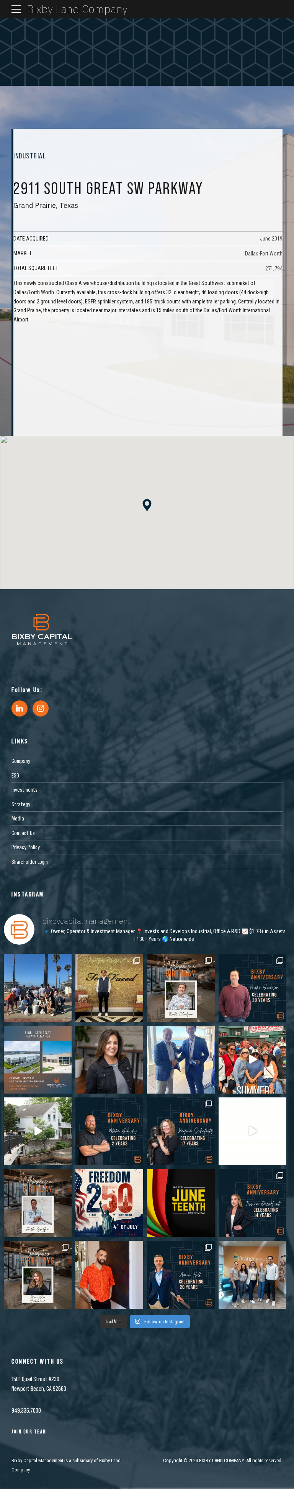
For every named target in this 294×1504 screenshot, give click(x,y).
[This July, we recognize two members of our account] (181, 1131)
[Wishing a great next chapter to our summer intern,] (109, 988)
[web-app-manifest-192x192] (42, 629)
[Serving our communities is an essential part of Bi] (252, 1275)
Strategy (20, 804)
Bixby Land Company (77, 9)
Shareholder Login (29, 861)
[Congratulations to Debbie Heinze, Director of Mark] (109, 1060)
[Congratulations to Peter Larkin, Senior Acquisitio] (181, 1060)
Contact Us (23, 832)
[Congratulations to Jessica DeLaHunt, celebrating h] (252, 1203)
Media (17, 818)
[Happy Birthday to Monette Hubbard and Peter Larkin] (38, 1275)
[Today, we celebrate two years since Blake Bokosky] (109, 1131)
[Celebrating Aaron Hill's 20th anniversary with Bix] (181, 1275)
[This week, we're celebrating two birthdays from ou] (181, 988)
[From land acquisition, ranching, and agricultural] (252, 1131)
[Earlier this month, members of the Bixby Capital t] (38, 988)
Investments (24, 789)
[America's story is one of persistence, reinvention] (109, 1203)
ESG (15, 775)
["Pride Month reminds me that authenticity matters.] (109, 1275)
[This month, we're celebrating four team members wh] (252, 988)
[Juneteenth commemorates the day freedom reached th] (181, 1203)
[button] (147, 505)
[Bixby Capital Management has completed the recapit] (38, 1060)
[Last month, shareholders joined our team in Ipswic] (38, 1131)
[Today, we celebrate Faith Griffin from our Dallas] (38, 1203)
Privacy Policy (25, 846)
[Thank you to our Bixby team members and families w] (252, 1060)
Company (20, 760)
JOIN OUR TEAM (29, 1432)
